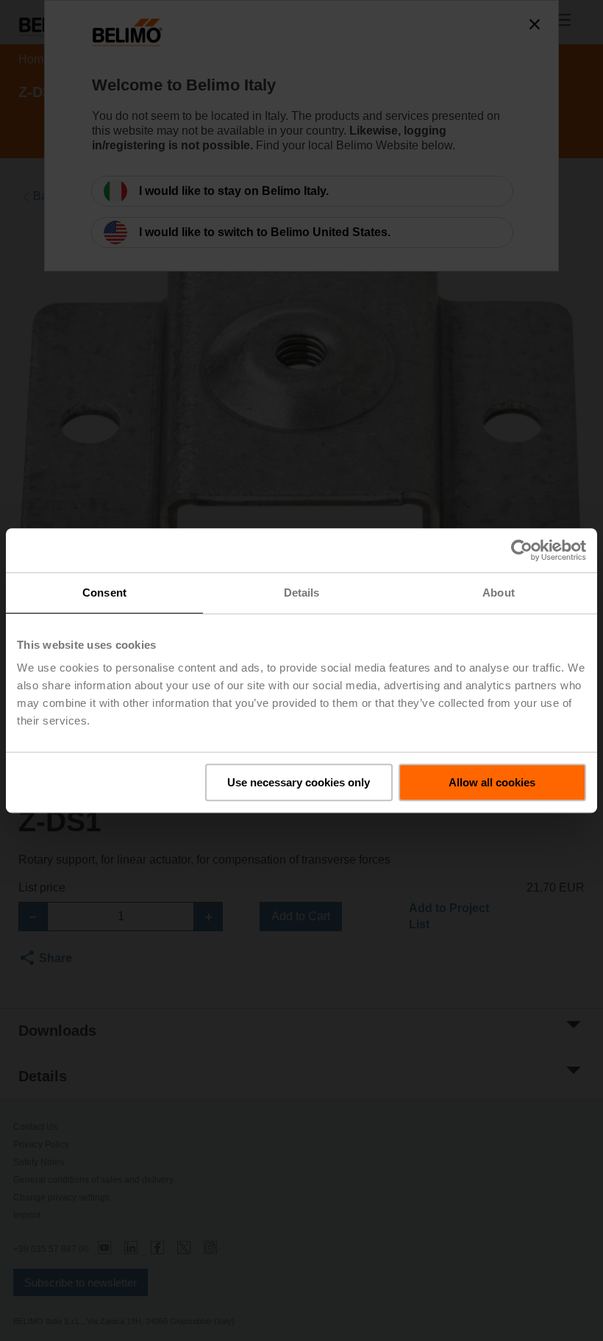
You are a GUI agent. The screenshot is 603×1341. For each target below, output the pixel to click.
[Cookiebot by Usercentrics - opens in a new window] (521, 550)
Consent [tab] (104, 592)
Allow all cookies (492, 782)
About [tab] (498, 592)
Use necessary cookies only (298, 782)
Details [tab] (302, 592)
